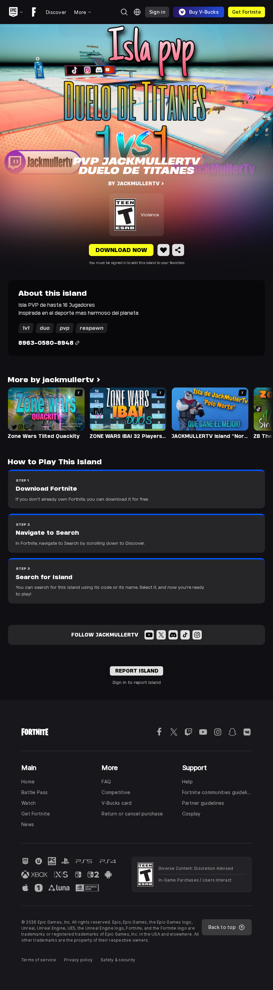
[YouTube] (149, 635)
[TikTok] (185, 635)
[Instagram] (197, 635)
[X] (161, 635)
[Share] (178, 250)
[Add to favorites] (163, 250)
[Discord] (173, 635)
